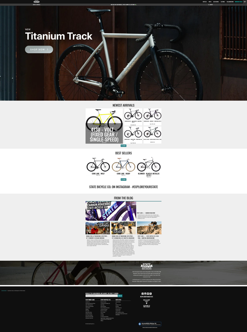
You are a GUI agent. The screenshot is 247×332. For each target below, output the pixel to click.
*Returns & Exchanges (90, 306)
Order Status (88, 307)
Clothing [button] (223, 2)
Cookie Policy (118, 310)
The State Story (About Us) (105, 303)
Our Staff (102, 315)
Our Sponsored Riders (104, 316)
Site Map (117, 306)
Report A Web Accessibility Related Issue (150, 327)
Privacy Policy (118, 309)
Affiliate (102, 320)
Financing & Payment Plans (90, 303)
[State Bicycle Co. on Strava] (151, 294)
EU (116, 303)
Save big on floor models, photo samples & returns (123, 4)
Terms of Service (119, 307)
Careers (102, 313)
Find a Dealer (103, 312)
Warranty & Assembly (89, 316)
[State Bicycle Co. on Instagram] (145, 294)
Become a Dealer (104, 310)
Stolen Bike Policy (89, 312)
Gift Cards (87, 310)
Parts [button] (210, 2)
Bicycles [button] (205, 2)
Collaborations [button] (230, 2)
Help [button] (245, 2)
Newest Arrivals (36, 4)
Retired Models (103, 306)
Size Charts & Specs (89, 315)
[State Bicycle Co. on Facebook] (143, 294)
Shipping (87, 309)
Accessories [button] (216, 2)
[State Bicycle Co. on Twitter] (148, 294)
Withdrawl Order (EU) (89, 318)
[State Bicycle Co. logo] (37, 1)
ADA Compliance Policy (120, 312)
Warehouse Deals (238, 1)
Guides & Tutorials (89, 313)
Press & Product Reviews (105, 307)
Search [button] (211, 4)
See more (123, 146)
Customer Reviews (104, 309)
